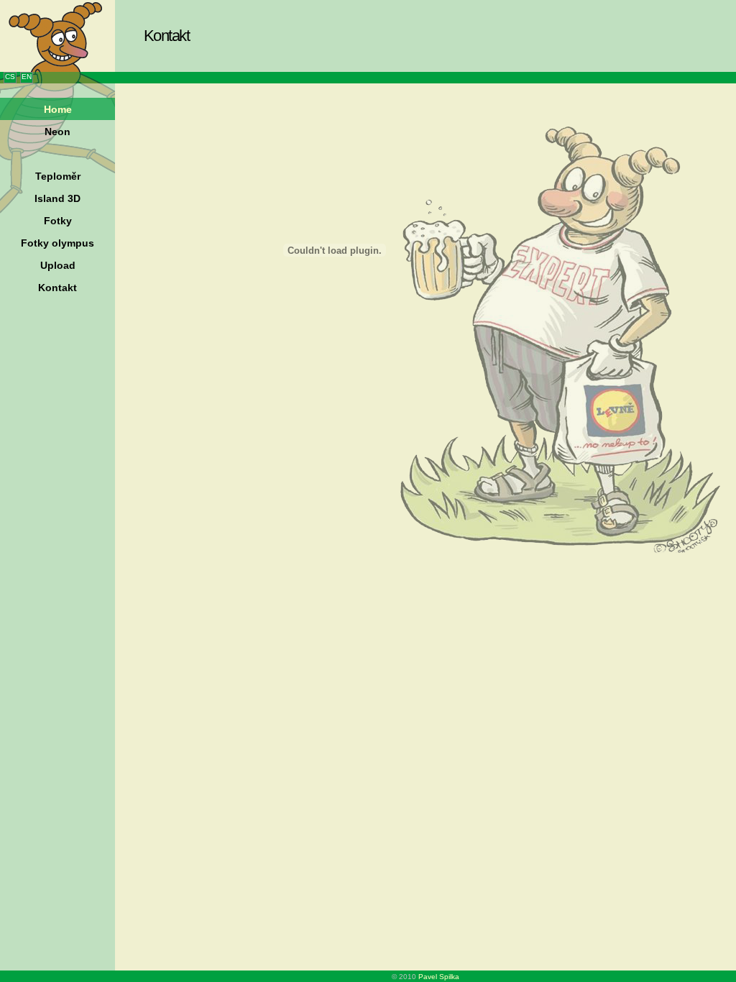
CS (10, 77)
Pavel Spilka (438, 977)
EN (27, 77)
